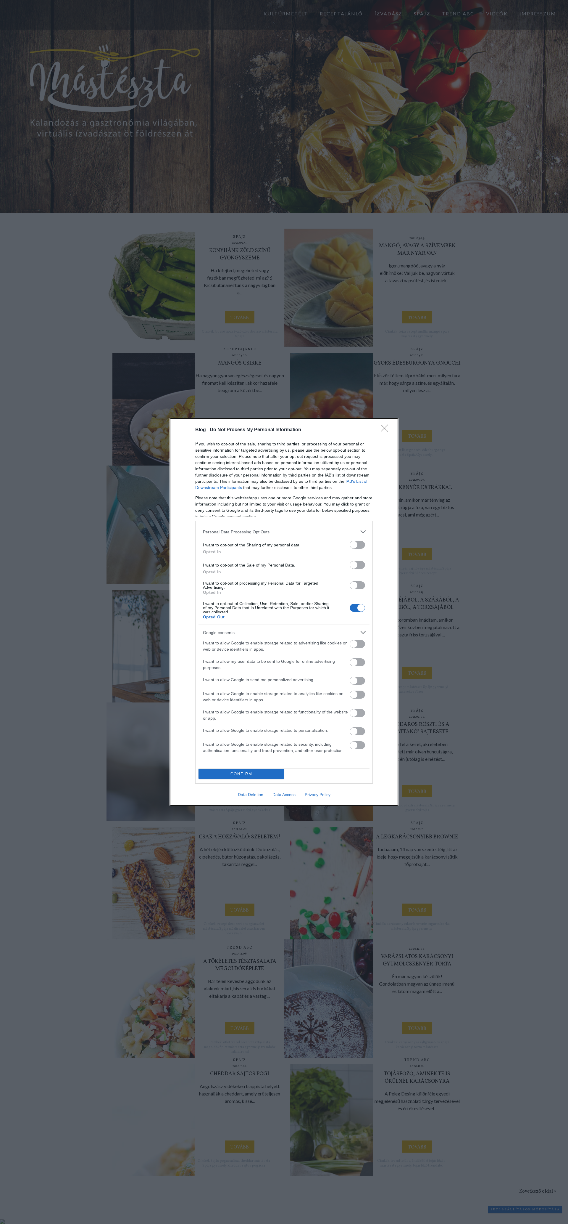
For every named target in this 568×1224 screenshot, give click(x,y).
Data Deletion (250, 794)
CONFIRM (241, 774)
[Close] (386, 430)
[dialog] (284, 612)
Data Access (284, 794)
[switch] (357, 545)
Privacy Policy (317, 794)
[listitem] (284, 532)
